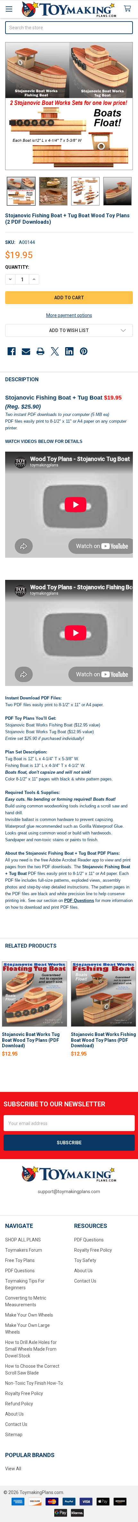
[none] (69, 106)
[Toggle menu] (9, 9)
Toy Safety (85, 1260)
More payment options (69, 315)
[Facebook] (11, 351)
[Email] (26, 351)
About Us (14, 1414)
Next (131, 1010)
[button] (69, 330)
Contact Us (16, 1424)
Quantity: (17, 267)
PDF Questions (20, 1270)
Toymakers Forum (23, 1250)
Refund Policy (19, 1403)
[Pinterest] (83, 351)
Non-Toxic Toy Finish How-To (34, 1383)
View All (13, 1468)
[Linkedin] (69, 351)
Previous (6, 1010)
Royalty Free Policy (24, 1393)
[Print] (40, 351)
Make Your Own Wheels (29, 1315)
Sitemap (13, 1434)
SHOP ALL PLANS (23, 1239)
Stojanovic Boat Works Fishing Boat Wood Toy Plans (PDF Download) (103, 1040)
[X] (54, 351)
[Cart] (128, 9)
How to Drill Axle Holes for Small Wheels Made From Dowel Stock (31, 1349)
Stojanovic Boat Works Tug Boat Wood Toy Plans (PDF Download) (31, 1040)
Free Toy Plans (20, 1260)
